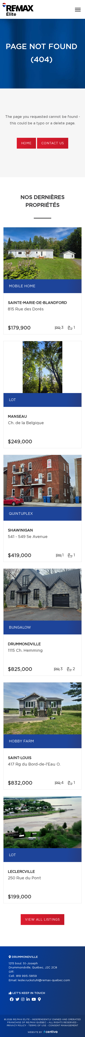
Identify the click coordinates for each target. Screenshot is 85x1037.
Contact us (52, 143)
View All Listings (42, 919)
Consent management (63, 1025)
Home (26, 143)
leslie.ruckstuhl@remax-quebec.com (44, 980)
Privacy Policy (16, 1025)
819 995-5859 (26, 976)
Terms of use (37, 1025)
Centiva (51, 1031)
